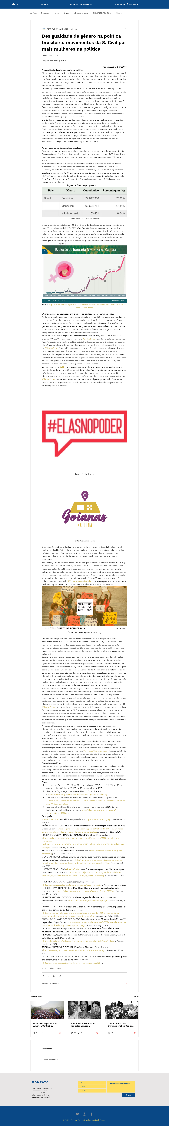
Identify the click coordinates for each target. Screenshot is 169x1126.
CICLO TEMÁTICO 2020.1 (102, 13)
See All (136, 996)
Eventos (56, 13)
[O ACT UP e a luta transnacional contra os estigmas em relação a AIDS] (121, 1010)
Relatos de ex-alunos (80, 13)
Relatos (66, 13)
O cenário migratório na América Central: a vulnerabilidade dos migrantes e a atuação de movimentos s (46, 1024)
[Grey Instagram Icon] (84, 1114)
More (118, 13)
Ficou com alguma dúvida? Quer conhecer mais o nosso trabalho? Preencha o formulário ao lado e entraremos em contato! (42, 1093)
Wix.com (103, 1120)
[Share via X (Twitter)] (49, 976)
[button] (136, 13)
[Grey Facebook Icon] (91, 1114)
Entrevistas (45, 13)
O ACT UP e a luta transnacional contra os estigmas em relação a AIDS (120, 1024)
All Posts (33, 13)
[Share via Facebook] (43, 976)
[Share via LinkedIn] (54, 976)
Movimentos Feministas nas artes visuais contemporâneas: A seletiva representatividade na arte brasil (84, 1024)
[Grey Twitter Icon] (78, 1114)
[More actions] (125, 29)
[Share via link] (60, 976)
